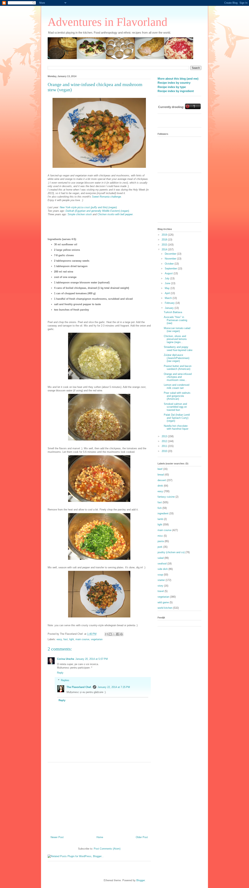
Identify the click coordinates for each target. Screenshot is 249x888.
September (171, 268)
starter (161, 580)
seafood (162, 563)
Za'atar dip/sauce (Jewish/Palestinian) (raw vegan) (176, 357)
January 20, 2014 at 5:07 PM (91, 658)
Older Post (142, 837)
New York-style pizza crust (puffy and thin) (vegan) (88, 207)
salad (161, 557)
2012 (165, 441)
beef (160, 469)
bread (161, 474)
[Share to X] (114, 634)
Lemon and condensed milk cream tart (176, 386)
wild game (163, 602)
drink (160, 485)
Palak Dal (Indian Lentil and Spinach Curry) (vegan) (177, 417)
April (168, 293)
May (167, 288)
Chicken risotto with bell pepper (115, 214)
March (169, 298)
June (168, 283)
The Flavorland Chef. (79, 687)
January (169, 307)
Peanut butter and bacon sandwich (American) (177, 368)
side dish (163, 569)
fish (160, 508)
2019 (165, 234)
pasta (161, 541)
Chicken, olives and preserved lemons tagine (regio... (175, 339)
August (169, 273)
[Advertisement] (99, 797)
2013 (165, 436)
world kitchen (165, 607)
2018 (165, 239)
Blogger (140, 880)
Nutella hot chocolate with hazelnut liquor (176, 427)
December (171, 253)
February (170, 302)
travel (161, 591)
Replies (65, 680)
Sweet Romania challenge (106, 196)
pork (160, 546)
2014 (165, 249)
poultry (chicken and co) (171, 552)
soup (160, 574)
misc (160, 535)
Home (99, 837)
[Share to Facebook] (118, 634)
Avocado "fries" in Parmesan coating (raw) (175, 320)
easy (59, 639)
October (169, 263)
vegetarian (97, 639)
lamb (160, 519)
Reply (60, 672)
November (171, 258)
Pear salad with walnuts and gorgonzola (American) (177, 395)
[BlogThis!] (110, 634)
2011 (165, 446)
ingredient (163, 513)
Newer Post (57, 837)
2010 (165, 451)
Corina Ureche (65, 658)
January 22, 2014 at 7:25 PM (113, 687)
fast (65, 639)
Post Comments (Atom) (107, 848)
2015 (165, 244)
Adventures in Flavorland (107, 22)
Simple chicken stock (80, 214)
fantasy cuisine (166, 496)
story (160, 585)
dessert (162, 480)
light (71, 639)
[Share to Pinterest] (121, 634)
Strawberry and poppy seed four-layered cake (178, 349)
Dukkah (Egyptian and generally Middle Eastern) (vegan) (97, 210)
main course (82, 639)
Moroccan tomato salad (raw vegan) (177, 330)
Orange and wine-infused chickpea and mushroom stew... (178, 377)
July (167, 278)
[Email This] (107, 634)
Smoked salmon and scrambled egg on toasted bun (175, 406)
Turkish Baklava (173, 312)
